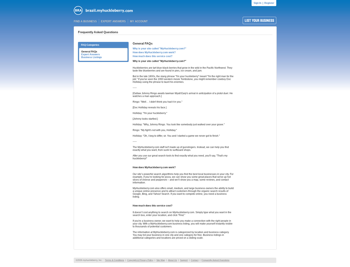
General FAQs (89, 51)
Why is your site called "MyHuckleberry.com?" (159, 48)
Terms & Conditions (114, 260)
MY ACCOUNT (139, 21)
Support (184, 260)
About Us (172, 260)
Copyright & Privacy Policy (140, 260)
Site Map (160, 260)
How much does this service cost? (152, 56)
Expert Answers (90, 54)
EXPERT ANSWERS (113, 21)
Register (269, 3)
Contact (194, 260)
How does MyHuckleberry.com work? (154, 52)
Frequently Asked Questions (215, 260)
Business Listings (91, 57)
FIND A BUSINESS (85, 21)
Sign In (257, 3)
